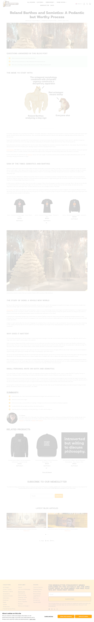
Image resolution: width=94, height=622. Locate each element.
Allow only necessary (66, 616)
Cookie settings (48, 616)
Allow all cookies (83, 616)
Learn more (32, 619)
